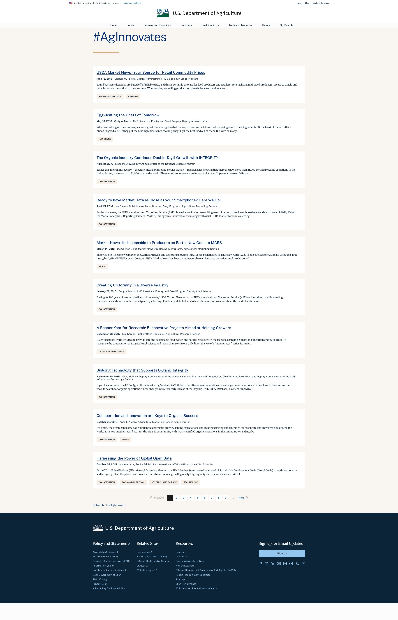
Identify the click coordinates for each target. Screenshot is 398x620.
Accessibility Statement (105, 551)
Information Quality (103, 565)
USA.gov (141, 565)
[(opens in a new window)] (260, 563)
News (299, 3)
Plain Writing (100, 579)
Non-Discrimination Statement (109, 570)
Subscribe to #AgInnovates (110, 505)
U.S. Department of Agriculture (207, 13)
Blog (307, 3)
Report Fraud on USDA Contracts (193, 574)
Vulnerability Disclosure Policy (109, 588)
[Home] (163, 16)
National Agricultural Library (152, 556)
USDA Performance (186, 583)
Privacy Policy (100, 583)
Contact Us (181, 556)
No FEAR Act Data (185, 565)
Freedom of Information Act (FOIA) (111, 561)
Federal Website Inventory (190, 561)
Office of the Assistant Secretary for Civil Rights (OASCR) (206, 570)
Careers (180, 551)
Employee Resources (321, 3)
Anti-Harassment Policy (105, 556)
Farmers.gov (143, 551)
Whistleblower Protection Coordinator (196, 588)
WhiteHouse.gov (145, 570)
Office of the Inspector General (153, 561)
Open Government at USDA (107, 574)
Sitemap (180, 579)
